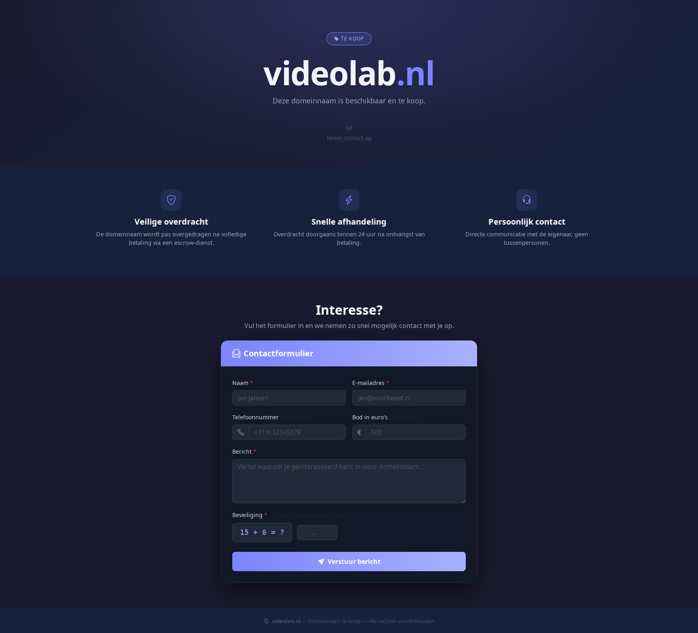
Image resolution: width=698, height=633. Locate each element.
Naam (242, 383)
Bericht (244, 451)
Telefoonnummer (270, 417)
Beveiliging (289, 515)
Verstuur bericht (354, 561)
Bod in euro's (385, 417)
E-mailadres (370, 383)
